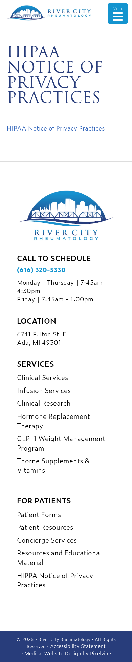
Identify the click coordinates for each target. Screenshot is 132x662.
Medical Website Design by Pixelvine (67, 653)
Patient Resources (45, 527)
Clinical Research (44, 403)
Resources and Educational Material (59, 557)
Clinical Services (42, 377)
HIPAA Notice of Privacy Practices (56, 128)
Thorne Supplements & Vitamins (53, 465)
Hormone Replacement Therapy (53, 420)
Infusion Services (44, 390)
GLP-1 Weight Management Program (61, 443)
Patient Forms (39, 514)
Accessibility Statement (78, 646)
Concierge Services (47, 540)
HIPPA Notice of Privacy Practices (55, 579)
